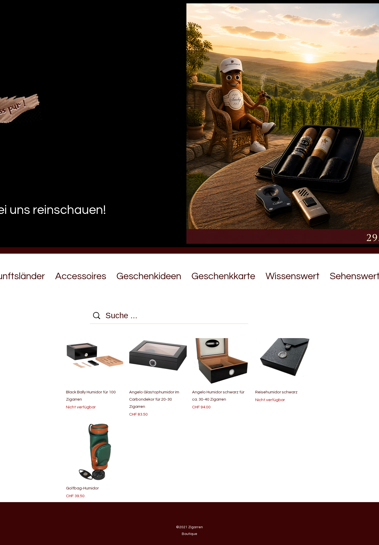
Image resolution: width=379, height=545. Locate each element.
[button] (80, 274)
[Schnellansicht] (158, 355)
